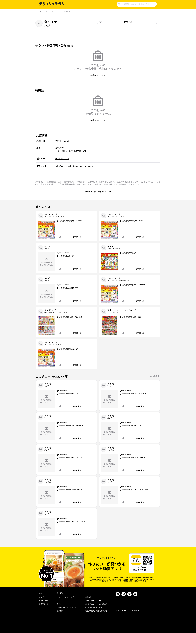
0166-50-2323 (62, 158)
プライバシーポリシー (93, 601)
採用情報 (60, 611)
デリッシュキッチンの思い (66, 597)
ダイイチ (59, 11)
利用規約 (88, 597)
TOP (39, 11)
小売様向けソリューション (66, 607)
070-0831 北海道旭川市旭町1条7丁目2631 (70, 149)
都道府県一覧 (43, 604)
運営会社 (60, 604)
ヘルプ (59, 601)
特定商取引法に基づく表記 (94, 607)
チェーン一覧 (49, 11)
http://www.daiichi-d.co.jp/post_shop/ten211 (75, 166)
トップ (41, 597)
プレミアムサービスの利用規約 (96, 604)
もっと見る (153, 376)
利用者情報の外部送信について (96, 611)
